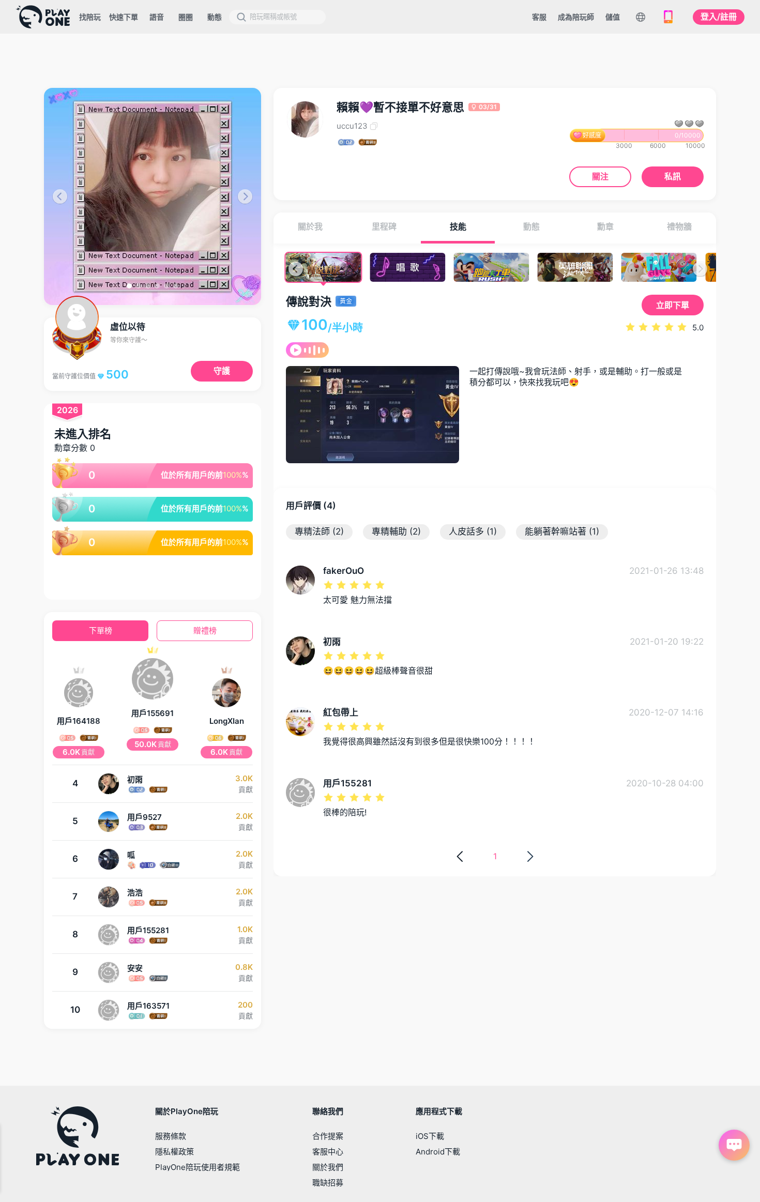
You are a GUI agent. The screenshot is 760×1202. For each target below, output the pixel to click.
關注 (600, 176)
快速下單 (123, 16)
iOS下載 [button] (430, 1136)
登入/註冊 (719, 16)
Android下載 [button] (438, 1151)
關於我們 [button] (327, 1167)
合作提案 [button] (327, 1136)
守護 (222, 371)
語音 (156, 16)
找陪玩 (90, 16)
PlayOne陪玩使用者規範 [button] (197, 1167)
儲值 (612, 16)
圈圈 (185, 16)
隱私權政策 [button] (174, 1151)
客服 (539, 16)
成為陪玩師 (576, 16)
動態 (214, 16)
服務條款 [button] (170, 1136)
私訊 (672, 176)
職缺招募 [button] (327, 1182)
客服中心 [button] (327, 1151)
